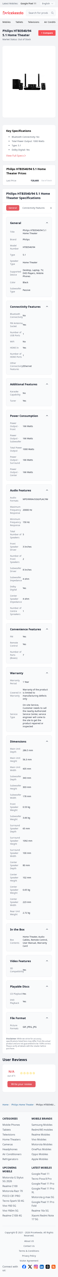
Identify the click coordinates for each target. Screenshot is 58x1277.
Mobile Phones (11, 1124)
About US (29, 1241)
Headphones (9, 1149)
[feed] (54, 1268)
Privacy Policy (29, 1255)
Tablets (19, 22)
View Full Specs (15, 155)
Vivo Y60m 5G (10, 1210)
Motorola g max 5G (43, 1197)
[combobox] (41, 13)
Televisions (33, 22)
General (13, 207)
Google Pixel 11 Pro (43, 1183)
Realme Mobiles (41, 1134)
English (46, 3)
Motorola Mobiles (42, 1144)
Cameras (7, 1144)
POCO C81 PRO (11, 1196)
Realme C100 (9, 1186)
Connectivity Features (33, 207)
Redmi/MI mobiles (42, 1129)
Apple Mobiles (40, 1159)
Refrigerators (10, 1159)
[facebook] (24, 1268)
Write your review (21, 1084)
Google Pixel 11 (28, 3)
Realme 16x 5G (40, 1210)
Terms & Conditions (29, 1250)
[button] (29, 223)
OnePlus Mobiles (41, 1149)
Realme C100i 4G (12, 1215)
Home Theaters (11, 1139)
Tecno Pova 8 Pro (42, 1178)
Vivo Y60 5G (9, 1205)
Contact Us (29, 1245)
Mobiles (6, 22)
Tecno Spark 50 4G (13, 1200)
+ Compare (47, 32)
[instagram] (36, 1268)
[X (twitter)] (30, 1268)
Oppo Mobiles (40, 1154)
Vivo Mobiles (39, 1139)
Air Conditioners (11, 1154)
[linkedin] (42, 1268)
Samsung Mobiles (42, 1124)
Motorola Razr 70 (12, 1191)
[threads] (48, 1268)
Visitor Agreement (29, 1260)
